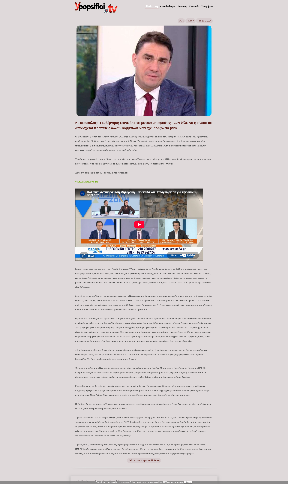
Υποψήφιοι (207, 6)
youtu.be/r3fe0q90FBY (86, 182)
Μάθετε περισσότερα (173, 482)
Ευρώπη (182, 6)
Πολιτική (152, 6)
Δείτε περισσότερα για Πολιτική (144, 460)
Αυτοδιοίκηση (168, 6)
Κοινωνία (194, 6)
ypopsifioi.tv (96, 8)
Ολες (181, 21)
